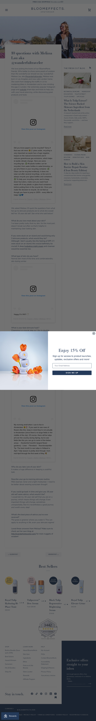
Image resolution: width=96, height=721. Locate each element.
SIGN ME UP (72, 373)
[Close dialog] (93, 333)
